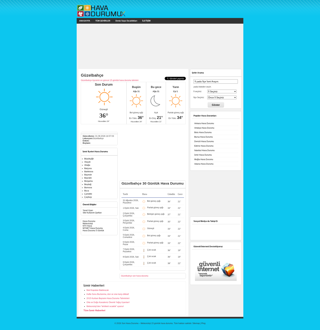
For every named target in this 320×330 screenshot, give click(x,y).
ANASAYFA (84, 21)
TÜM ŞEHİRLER (102, 21)
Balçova (88, 168)
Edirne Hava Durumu (204, 146)
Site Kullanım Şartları (92, 213)
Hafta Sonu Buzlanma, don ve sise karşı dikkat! (107, 294)
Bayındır (88, 175)
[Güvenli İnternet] (216, 280)
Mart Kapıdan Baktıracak (97, 290)
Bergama (88, 181)
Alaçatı (87, 162)
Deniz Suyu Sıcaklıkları (126, 21)
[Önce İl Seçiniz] (221, 97)
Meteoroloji (88, 223)
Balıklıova (88, 171)
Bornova (88, 187)
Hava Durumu (89, 221)
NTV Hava (87, 226)
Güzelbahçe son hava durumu (134, 276)
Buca (86, 191)
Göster (216, 104)
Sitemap (196, 323)
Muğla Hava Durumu (203, 159)
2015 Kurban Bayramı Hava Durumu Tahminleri (108, 298)
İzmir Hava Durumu (203, 155)
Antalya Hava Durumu (204, 128)
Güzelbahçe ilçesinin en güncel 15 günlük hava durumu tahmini (109, 80)
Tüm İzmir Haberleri (94, 310)
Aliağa (87, 165)
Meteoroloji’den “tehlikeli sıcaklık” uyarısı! (105, 306)
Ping (203, 323)
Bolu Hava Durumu (203, 132)
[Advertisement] (160, 46)
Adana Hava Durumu (204, 164)
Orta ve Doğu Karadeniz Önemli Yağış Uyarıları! (108, 302)
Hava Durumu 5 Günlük (93, 230)
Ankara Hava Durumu (204, 123)
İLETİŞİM (146, 21)
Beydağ (87, 184)
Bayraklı (88, 178)
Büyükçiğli (89, 159)
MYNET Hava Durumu (93, 228)
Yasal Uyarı (88, 210)
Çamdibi (88, 194)
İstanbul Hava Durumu (204, 150)
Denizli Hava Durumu (204, 141)
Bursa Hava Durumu (203, 137)
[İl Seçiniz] (221, 91)
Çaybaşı (88, 197)
